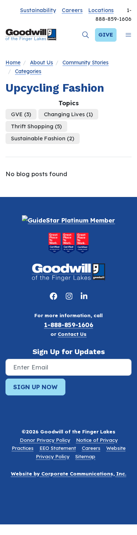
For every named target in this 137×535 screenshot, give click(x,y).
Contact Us (72, 334)
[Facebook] (55, 296)
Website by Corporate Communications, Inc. (68, 474)
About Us (41, 62)
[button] (86, 35)
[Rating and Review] (68, 243)
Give (105, 34)
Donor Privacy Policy (45, 440)
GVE (21, 114)
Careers (72, 10)
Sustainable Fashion (42, 138)
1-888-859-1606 (68, 325)
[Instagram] (70, 296)
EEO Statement (57, 448)
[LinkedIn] (84, 296)
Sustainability (38, 10)
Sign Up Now (35, 387)
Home (12, 62)
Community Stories (85, 62)
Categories (28, 71)
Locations (101, 10)
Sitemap (85, 456)
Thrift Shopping (36, 126)
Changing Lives (68, 114)
